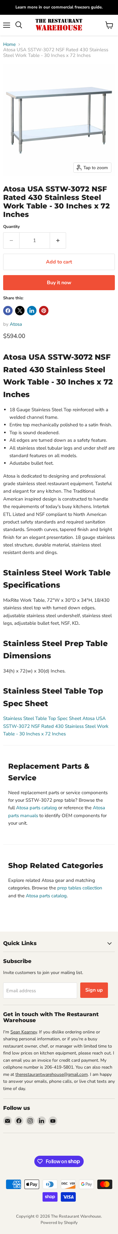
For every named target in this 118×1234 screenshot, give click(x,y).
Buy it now (59, 282)
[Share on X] (20, 310)
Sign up (94, 990)
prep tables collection (79, 888)
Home (9, 44)
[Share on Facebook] (8, 310)
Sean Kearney (23, 1032)
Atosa (16, 324)
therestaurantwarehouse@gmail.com (51, 1074)
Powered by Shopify (59, 1223)
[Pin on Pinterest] (43, 310)
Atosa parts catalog (36, 808)
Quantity (11, 226)
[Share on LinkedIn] (32, 310)
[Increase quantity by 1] (58, 240)
